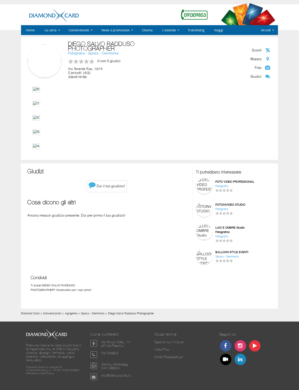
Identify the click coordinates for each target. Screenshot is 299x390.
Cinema (147, 30)
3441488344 (110, 368)
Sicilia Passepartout (169, 357)
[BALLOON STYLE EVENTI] (204, 263)
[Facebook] (225, 346)
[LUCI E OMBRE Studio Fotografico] (204, 240)
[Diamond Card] (54, 21)
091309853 (109, 353)
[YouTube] (255, 346)
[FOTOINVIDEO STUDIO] (204, 211)
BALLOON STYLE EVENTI (231, 252)
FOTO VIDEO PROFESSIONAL (234, 181)
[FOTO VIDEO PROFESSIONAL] (204, 189)
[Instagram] (240, 346)
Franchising (196, 30)
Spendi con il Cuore (169, 342)
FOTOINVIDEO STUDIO (230, 204)
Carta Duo (162, 349)
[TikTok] (225, 360)
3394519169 (77, 77)
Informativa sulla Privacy (40, 373)
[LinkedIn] (240, 360)
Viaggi (218, 30)
